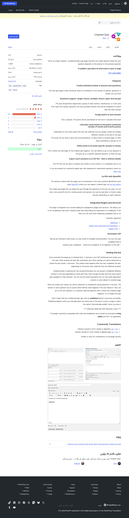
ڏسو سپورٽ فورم (36, 154)
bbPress (25, 491)
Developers (71, 491)
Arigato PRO (113, 229)
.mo (116, 329)
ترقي (90, 47)
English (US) (12, 81)
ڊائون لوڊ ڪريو (13, 36)
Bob (104, 38)
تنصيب (99, 47)
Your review (37, 132)
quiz (10, 86)
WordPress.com (23, 484)
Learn (73, 484)
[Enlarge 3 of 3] (118, 386)
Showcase (94, 484)
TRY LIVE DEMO (114, 73)
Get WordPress (9, 3)
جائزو (108, 47)
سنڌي (100, 505)
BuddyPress (24, 494)
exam (24, 86)
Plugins (95, 491)
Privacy (118, 494)
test (10, 90)
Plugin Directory (115, 10)
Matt (26, 488)
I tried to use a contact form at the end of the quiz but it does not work (94, 444)
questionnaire (17, 86)
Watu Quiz (117, 171)
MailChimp (114, 223)
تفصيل (116, 47)
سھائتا (10, 47)
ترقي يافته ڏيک (37, 96)
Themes (95, 488)
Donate (48, 491)
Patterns (95, 494)
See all (10, 132)
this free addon (115, 184)
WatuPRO (75, 184)
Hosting (118, 491)
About (119, 484)
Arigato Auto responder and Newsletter (103, 226)
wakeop (77, 463)
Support (72, 488)
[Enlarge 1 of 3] (118, 351)
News (119, 488)
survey (15, 90)
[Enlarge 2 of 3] (81, 351)
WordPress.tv (69, 494)
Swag (49, 494)
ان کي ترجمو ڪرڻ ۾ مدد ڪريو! (49, 16)
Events (49, 488)
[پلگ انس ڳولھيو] (100, 23)
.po (112, 329)
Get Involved (47, 484)
